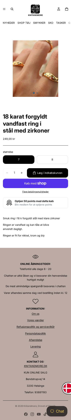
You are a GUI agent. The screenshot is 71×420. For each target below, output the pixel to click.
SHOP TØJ (23, 22)
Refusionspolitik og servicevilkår (36, 326)
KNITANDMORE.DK (35, 366)
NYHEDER (9, 22)
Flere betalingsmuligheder (35, 191)
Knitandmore (30, 406)
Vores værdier (35, 320)
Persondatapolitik (35, 333)
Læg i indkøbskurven (49, 172)
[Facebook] (26, 414)
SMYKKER (39, 22)
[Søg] (12, 9)
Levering (35, 346)
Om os (35, 313)
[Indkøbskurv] (67, 9)
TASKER (61, 22)
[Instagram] (32, 414)
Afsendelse (35, 339)
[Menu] (4, 9)
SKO (50, 22)
